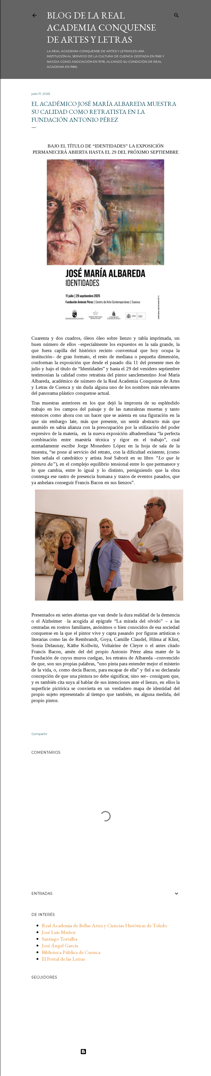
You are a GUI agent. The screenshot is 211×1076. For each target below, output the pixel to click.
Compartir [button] (39, 734)
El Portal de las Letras (63, 958)
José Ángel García (60, 945)
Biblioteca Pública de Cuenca (71, 952)
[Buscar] (176, 14)
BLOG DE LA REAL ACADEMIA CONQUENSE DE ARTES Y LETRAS (101, 27)
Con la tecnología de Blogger (110, 1051)
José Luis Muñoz (59, 932)
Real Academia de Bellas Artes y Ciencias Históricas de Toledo (104, 925)
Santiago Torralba (59, 938)
